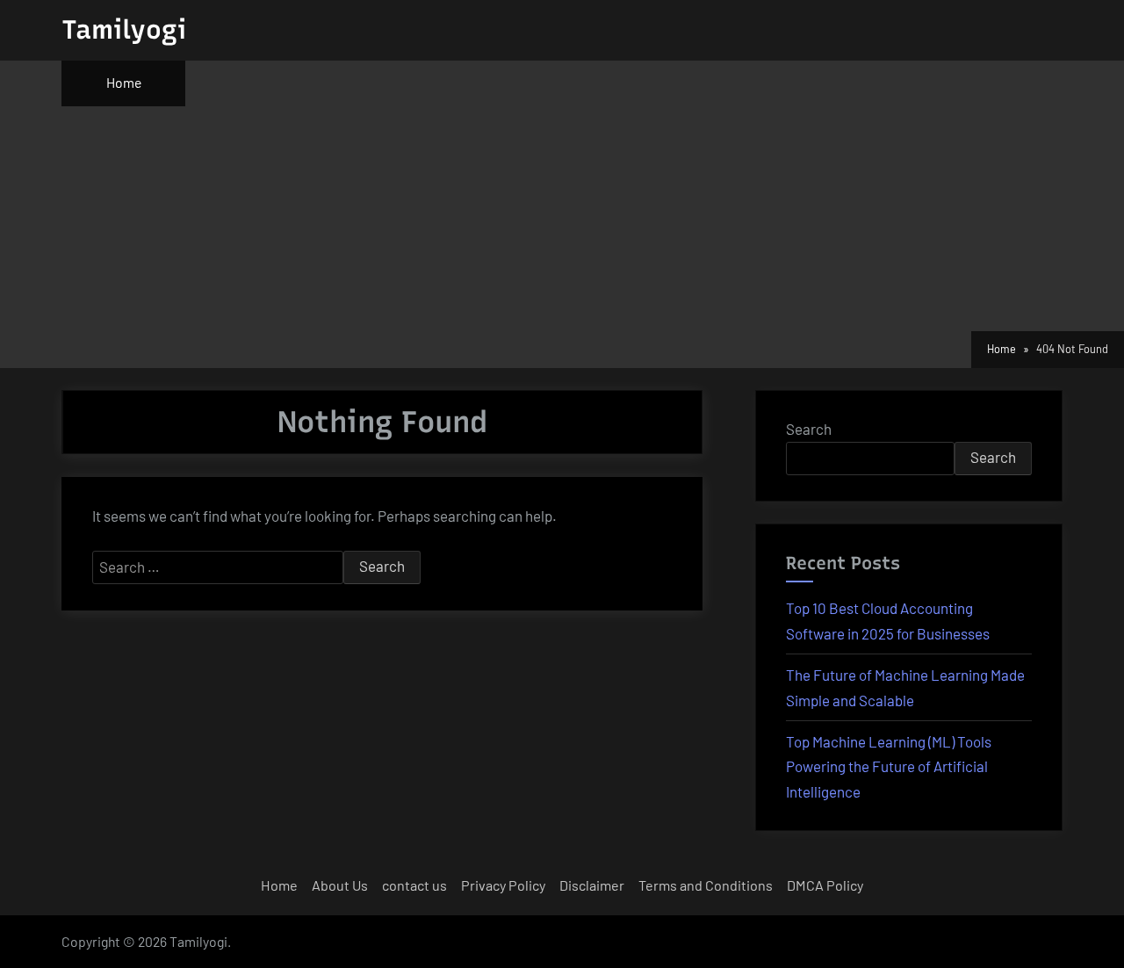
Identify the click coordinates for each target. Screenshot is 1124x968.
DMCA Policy (825, 885)
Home (123, 82)
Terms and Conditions (705, 885)
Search (809, 428)
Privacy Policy (503, 885)
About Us (340, 885)
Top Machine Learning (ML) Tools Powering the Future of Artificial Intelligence (888, 767)
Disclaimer (591, 885)
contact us (414, 885)
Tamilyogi (123, 29)
